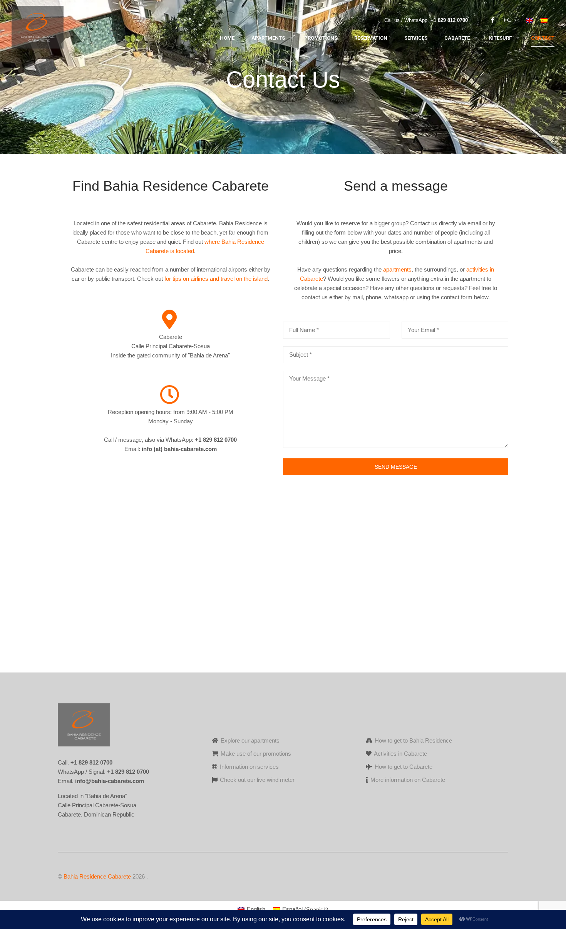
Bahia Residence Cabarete (97, 876)
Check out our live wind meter (257, 779)
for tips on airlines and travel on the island (216, 278)
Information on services (249, 766)
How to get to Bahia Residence (413, 740)
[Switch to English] (529, 20)
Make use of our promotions (256, 753)
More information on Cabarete (407, 779)
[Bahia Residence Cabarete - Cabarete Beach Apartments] (38, 29)
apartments (397, 269)
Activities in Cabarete (400, 753)
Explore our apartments (250, 740)
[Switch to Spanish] (544, 20)
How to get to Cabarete (403, 766)
